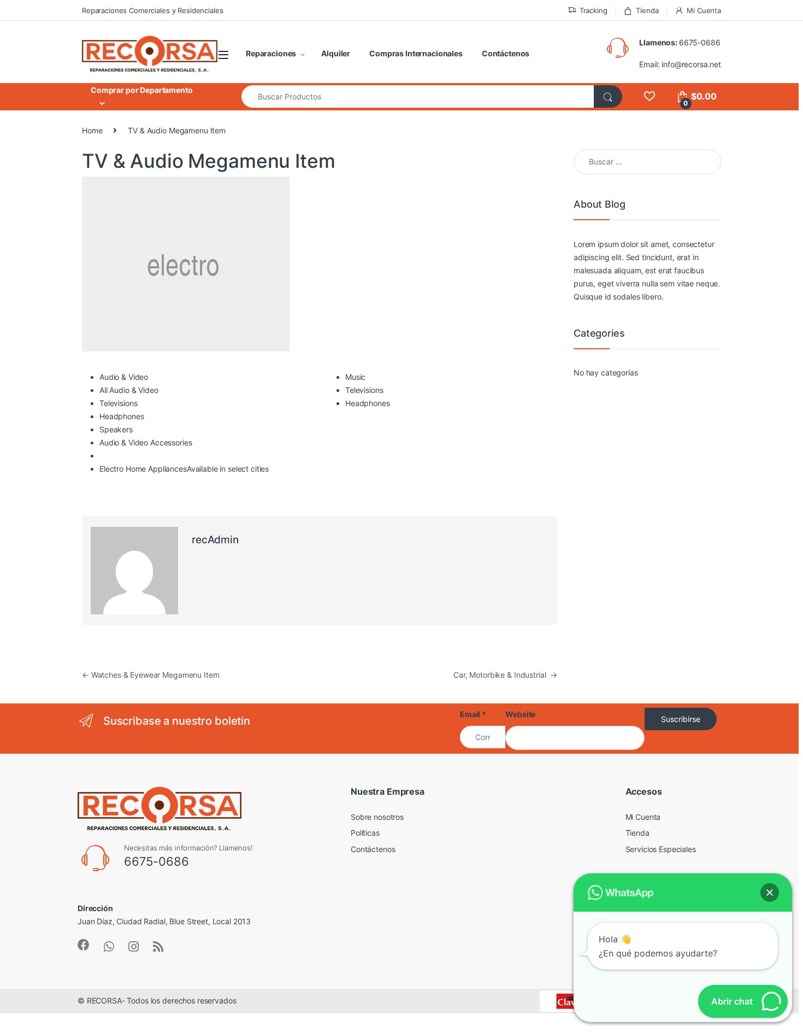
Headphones (121, 416)
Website (520, 714)
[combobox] (417, 96)
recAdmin (215, 539)
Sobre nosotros (377, 816)
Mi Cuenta (704, 10)
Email (473, 714)
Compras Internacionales (416, 53)
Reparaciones (271, 53)
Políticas (365, 832)
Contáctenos (505, 53)
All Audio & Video (128, 390)
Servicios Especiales (660, 849)
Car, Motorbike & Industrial (505, 674)
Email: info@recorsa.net (680, 64)
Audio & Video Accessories (145, 442)
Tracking (593, 10)
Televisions (118, 403)
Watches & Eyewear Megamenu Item (150, 674)
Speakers (116, 429)
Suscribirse (680, 719)
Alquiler (335, 53)
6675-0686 (700, 42)
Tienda (647, 10)
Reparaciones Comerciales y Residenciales (152, 10)
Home (92, 130)
